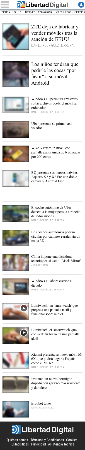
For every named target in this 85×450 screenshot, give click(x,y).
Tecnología (45, 12)
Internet (29, 12)
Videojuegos (63, 12)
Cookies (72, 440)
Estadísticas (20, 444)
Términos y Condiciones (47, 440)
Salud (17, 12)
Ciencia (6, 12)
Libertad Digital (43, 4)
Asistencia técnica (61, 444)
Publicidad (38, 444)
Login (81, 5)
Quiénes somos (17, 440)
